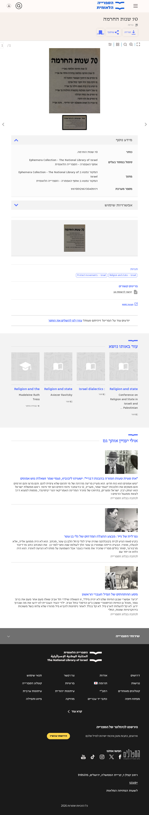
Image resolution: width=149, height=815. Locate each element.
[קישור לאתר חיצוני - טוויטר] (111, 757)
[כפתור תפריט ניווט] (136, 6)
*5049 (133, 783)
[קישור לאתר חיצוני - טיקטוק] (92, 757)
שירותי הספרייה (128, 636)
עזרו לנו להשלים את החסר (65, 320)
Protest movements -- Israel (91, 275)
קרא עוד (76, 711)
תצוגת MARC (127, 304)
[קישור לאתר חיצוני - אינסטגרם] (102, 757)
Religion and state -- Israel (123, 275)
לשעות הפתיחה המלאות (122, 790)
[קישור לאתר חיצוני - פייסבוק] (120, 757)
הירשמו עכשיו (58, 736)
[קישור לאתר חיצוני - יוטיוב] (83, 757)
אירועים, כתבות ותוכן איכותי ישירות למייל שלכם (112, 736)
